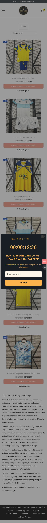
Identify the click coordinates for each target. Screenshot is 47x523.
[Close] (43, 236)
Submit (23, 283)
